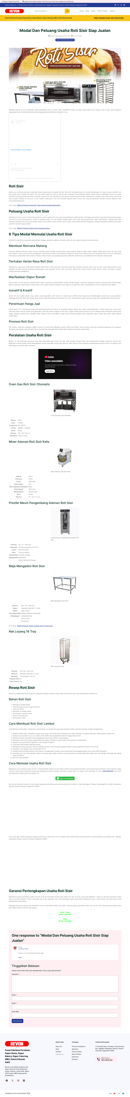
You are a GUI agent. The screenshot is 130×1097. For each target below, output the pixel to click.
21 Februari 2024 (23, 949)
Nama (14, 995)
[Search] (67, 11)
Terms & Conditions (78, 1046)
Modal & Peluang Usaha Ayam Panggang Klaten (33, 228)
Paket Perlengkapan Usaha (65, 40)
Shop (57, 1049)
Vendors (58, 1052)
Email (14, 1003)
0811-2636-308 (106, 1060)
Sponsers (75, 1049)
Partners (75, 1059)
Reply (20, 957)
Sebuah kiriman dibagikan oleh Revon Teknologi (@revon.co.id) (35, 178)
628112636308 (108, 771)
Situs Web (15, 1011)
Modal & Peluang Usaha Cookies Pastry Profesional (35, 626)
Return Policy (76, 1054)
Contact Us (59, 1054)
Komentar (16, 974)
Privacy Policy (77, 1052)
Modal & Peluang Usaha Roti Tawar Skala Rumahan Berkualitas (38, 205)
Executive (75, 1057)
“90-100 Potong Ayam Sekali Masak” (81, 1)
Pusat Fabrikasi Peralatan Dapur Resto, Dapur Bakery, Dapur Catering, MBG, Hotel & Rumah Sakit (38, 18)
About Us (59, 1046)
